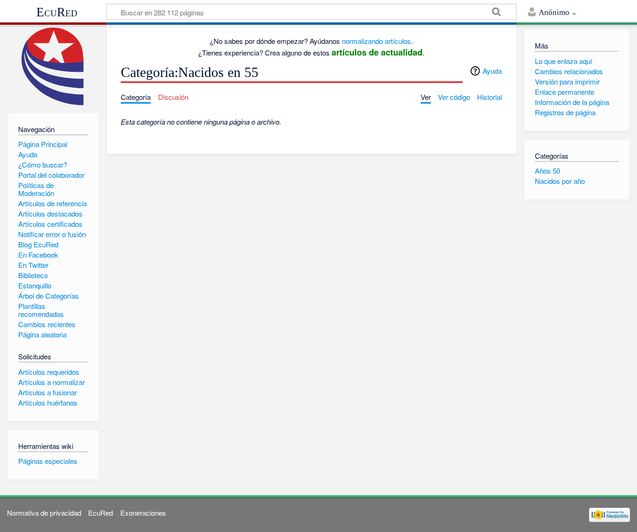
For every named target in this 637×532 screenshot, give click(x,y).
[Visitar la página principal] (53, 66)
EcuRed (56, 12)
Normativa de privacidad (44, 513)
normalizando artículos (376, 41)
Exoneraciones (143, 513)
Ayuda (492, 71)
